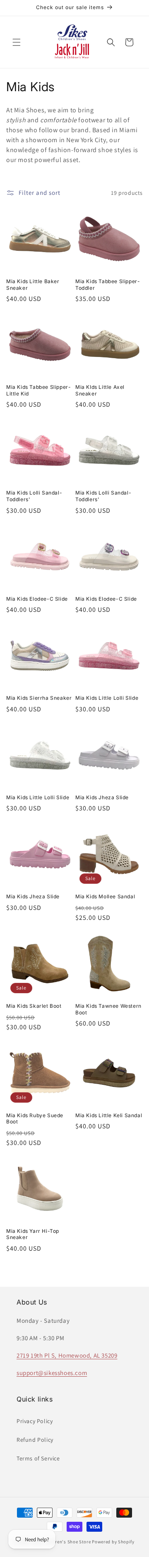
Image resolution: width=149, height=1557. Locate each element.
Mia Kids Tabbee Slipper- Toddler (107, 284)
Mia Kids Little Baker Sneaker (33, 284)
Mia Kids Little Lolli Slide (106, 698)
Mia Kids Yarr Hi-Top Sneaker (32, 1234)
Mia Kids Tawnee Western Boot (108, 1009)
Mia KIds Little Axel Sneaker (100, 390)
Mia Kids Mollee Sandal (105, 896)
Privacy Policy (35, 1421)
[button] (16, 42)
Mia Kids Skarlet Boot (34, 1006)
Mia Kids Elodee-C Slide (37, 599)
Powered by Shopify (113, 1542)
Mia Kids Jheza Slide (102, 797)
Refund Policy (35, 1439)
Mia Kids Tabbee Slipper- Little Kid (38, 390)
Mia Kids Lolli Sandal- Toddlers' (34, 496)
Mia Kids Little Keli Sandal (108, 1115)
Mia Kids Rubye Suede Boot (34, 1118)
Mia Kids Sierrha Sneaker (39, 698)
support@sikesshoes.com (52, 1373)
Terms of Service (38, 1458)
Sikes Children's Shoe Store (61, 1542)
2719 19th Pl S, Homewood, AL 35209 (67, 1355)
